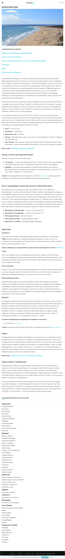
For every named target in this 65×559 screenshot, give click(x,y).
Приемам (45, 557)
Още (51, 557)
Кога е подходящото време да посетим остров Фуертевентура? (24, 61)
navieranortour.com (56, 327)
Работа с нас (29, 554)
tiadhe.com (59, 248)
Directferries (44, 176)
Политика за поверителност (45, 554)
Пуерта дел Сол (7, 460)
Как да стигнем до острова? (11, 57)
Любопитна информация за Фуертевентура (17, 53)
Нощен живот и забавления (11, 72)
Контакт (19, 554)
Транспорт (5, 65)
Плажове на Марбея (8, 492)
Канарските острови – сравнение (22, 148)
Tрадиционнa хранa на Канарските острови (26, 356)
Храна (4, 68)
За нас (12, 554)
